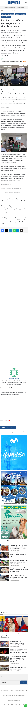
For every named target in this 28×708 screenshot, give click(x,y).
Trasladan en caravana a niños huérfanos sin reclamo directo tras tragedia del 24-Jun (18, 577)
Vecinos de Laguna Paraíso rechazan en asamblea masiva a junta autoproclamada (18, 667)
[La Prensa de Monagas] (14, 2)
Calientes (4, 14)
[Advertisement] (14, 300)
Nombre (2, 414)
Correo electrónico (5, 420)
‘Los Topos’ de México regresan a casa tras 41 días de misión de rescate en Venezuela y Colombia (18, 547)
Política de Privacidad (15, 695)
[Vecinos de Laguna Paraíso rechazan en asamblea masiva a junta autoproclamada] (4, 668)
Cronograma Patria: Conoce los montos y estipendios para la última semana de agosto (19, 569)
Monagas (8, 10)
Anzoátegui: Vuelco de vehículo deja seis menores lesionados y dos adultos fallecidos (19, 562)
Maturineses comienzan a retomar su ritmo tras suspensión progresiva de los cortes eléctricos (18, 650)
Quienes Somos (14, 698)
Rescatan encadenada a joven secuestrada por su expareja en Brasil (18, 554)
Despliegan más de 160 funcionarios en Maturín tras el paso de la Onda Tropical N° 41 (17, 643)
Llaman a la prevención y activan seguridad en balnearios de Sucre (11, 635)
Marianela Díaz (6, 59)
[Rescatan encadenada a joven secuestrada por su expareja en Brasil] (4, 555)
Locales (17, 14)
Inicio (3, 10)
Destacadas (11, 14)
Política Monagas (14, 10)
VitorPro (18, 700)
